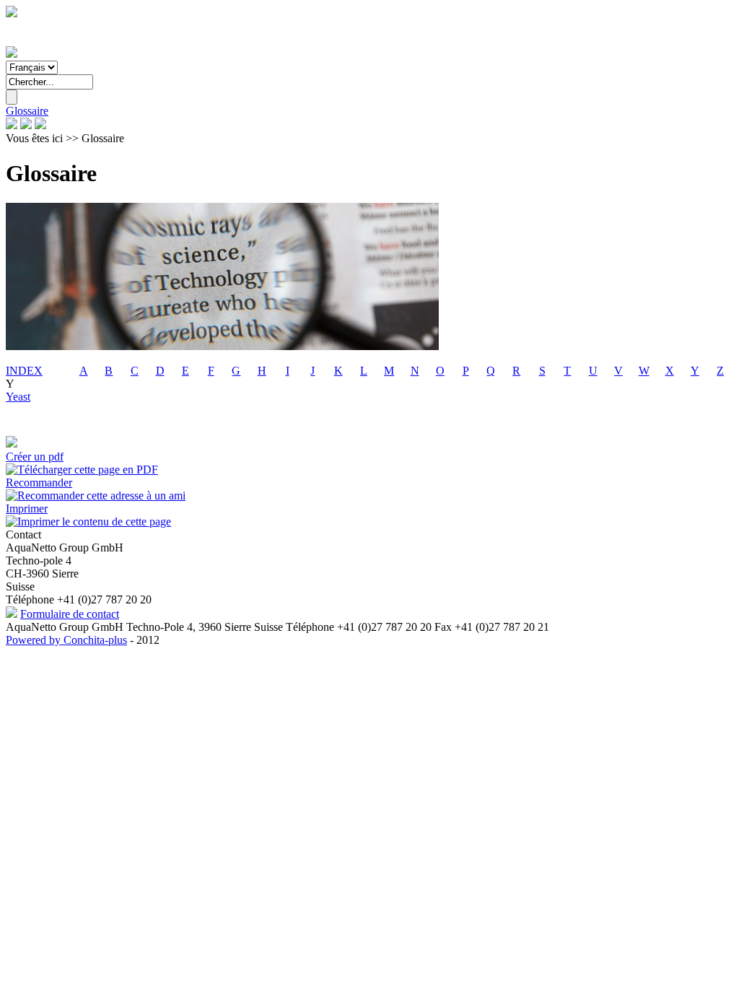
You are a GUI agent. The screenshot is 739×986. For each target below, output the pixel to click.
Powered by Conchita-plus (66, 640)
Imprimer (27, 508)
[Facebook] (11, 125)
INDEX (24, 371)
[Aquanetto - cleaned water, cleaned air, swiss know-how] (11, 54)
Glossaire (27, 111)
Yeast (18, 397)
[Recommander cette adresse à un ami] (95, 495)
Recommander (39, 482)
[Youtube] (40, 125)
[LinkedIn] (26, 125)
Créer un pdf (35, 456)
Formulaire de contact (69, 614)
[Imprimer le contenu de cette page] (88, 521)
